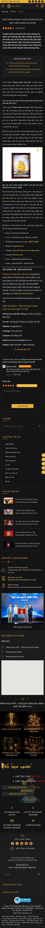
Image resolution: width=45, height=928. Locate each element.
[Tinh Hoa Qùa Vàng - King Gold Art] (14, 6)
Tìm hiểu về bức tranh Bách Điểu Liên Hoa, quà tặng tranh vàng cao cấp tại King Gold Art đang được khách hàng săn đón (27, 522)
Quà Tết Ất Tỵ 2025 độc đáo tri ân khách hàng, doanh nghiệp (26, 500)
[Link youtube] (36, 1)
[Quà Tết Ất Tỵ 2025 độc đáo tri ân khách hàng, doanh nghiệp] (8, 503)
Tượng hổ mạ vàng (13, 924)
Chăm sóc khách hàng (12, 885)
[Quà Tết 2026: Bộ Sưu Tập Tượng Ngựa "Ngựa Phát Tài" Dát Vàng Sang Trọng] (8, 536)
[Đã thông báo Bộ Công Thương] (22, 900)
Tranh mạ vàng (21, 916)
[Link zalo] (33, 1)
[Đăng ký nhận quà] (43, 455)
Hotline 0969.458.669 (18, 787)
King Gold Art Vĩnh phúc (15, 657)
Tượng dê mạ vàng (24, 918)
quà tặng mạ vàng (8, 916)
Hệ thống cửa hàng (25, 848)
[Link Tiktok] (39, 1)
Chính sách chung (11, 892)
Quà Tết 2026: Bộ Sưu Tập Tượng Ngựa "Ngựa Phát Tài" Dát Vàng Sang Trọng (27, 533)
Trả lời (8, 374)
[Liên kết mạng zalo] (43, 468)
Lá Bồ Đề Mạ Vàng (32, 920)
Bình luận (6, 381)
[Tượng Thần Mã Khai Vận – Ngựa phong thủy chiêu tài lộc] (8, 514)
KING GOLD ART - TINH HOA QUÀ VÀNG (22, 647)
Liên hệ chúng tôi (17, 794)
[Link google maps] (42, 1)
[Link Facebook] (29, 1)
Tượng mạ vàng (32, 916)
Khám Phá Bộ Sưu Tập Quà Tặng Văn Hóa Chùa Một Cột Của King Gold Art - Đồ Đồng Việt (27, 544)
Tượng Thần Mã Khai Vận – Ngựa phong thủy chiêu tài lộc (26, 512)
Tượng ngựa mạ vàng (9, 918)
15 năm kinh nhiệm (33, 825)
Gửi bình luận (22, 406)
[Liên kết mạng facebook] (43, 463)
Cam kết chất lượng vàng (18, 567)
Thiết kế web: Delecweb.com (22, 913)
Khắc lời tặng (13, 585)
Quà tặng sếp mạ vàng (16, 920)
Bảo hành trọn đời (15, 577)
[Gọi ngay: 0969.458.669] (43, 459)
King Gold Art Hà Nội (14, 652)
